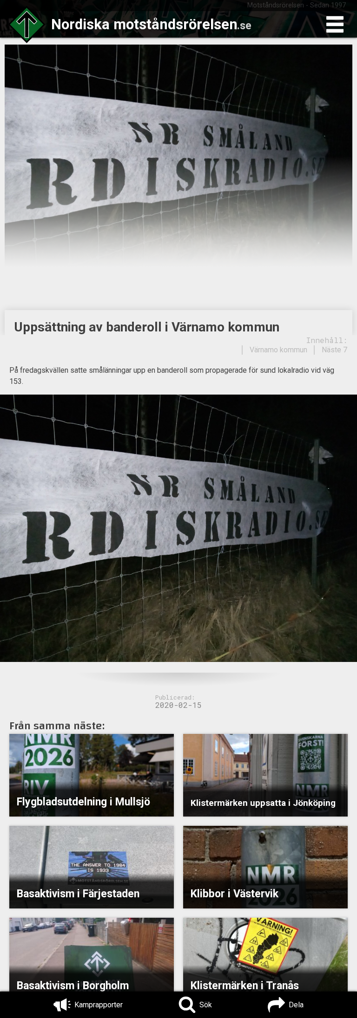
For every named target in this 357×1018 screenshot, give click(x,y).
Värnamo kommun (278, 349)
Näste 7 (334, 349)
